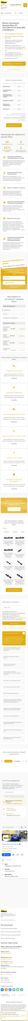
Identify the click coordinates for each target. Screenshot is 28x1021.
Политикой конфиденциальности (17, 796)
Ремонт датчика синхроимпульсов (6, 105)
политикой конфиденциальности (16, 286)
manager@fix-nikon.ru (7, 963)
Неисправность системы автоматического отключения (7, 350)
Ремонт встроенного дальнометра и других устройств (7, 95)
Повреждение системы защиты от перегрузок (6, 342)
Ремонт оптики (6, 109)
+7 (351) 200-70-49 (15, 4)
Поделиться (2, 989)
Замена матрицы (6, 86)
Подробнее (14, 378)
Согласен (23, 1015)
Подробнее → (22, 328)
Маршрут (7, 854)
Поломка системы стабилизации (6, 336)
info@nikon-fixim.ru (6, 959)
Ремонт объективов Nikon (8, 938)
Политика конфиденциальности (14, 1002)
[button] (2, 761)
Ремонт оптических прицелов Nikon (11, 931)
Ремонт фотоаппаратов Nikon (9, 928)
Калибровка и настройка (8, 100)
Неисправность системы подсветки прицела (6, 328)
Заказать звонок (14, 509)
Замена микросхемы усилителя (7, 90)
